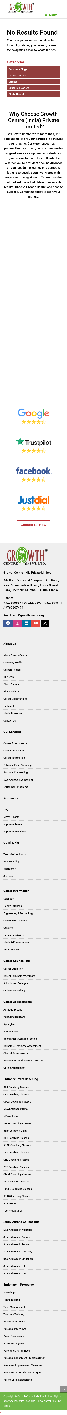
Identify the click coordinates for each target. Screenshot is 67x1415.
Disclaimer (9, 868)
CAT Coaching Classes (16, 1094)
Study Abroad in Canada (17, 1237)
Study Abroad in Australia (17, 1229)
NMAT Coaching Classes (17, 1123)
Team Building (11, 1299)
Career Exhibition (13, 968)
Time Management (14, 1307)
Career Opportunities (15, 698)
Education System (19, 87)
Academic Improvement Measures (22, 1365)
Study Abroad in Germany (17, 1251)
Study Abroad (16, 94)
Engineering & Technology (18, 913)
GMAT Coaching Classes (17, 1174)
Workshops (9, 1292)
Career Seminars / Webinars (19, 976)
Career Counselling (14, 750)
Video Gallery (11, 691)
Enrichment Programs (15, 786)
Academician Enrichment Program (22, 1372)
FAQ (5, 809)
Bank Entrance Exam (15, 1130)
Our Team (8, 677)
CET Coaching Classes (16, 1138)
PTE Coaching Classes (16, 1167)
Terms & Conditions (14, 854)
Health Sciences (12, 906)
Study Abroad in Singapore (18, 1258)
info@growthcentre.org (28, 615)
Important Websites (14, 831)
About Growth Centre (15, 655)
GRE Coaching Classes (16, 1159)
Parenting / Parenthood (16, 1350)
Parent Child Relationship (18, 1379)
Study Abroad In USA (14, 1273)
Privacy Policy (11, 861)
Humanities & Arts (13, 935)
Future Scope (10, 1031)
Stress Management (14, 1343)
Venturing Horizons (14, 1017)
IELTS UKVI (9, 1203)
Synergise (9, 1024)
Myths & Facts (11, 817)
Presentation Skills (14, 1321)
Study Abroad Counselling (18, 779)
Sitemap (8, 876)
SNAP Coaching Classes (17, 1145)
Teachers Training (13, 1314)
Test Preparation (13, 1210)
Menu (53, 14)
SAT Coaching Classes (16, 1181)
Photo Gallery (11, 684)
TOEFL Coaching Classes (17, 1188)
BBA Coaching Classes (16, 1087)
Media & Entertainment (16, 942)
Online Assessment (14, 1067)
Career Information (14, 757)
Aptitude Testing (12, 1009)
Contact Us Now (33, 525)
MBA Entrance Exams (15, 1109)
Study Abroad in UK (14, 1266)
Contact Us (9, 720)
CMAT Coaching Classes (17, 1101)
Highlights (9, 706)
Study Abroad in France (16, 1244)
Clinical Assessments (15, 1053)
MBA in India (10, 1116)
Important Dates (12, 824)
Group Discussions (13, 1336)
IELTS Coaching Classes (16, 1196)
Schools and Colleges (15, 983)
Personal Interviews (14, 1328)
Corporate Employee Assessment (22, 1046)
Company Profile (12, 662)
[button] (0, 1412)
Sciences (8, 898)
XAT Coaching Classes (16, 1152)
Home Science (11, 949)
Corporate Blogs (18, 69)
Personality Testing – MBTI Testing (23, 1060)
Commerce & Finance (15, 920)
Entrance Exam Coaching (17, 765)
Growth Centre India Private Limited (27, 572)
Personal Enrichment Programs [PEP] (24, 1358)
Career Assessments (15, 743)
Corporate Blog (12, 669)
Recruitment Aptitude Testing (20, 1038)
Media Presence (12, 713)
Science (13, 81)
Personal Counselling (15, 772)
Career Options (17, 75)
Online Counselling (14, 990)
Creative (8, 927)
